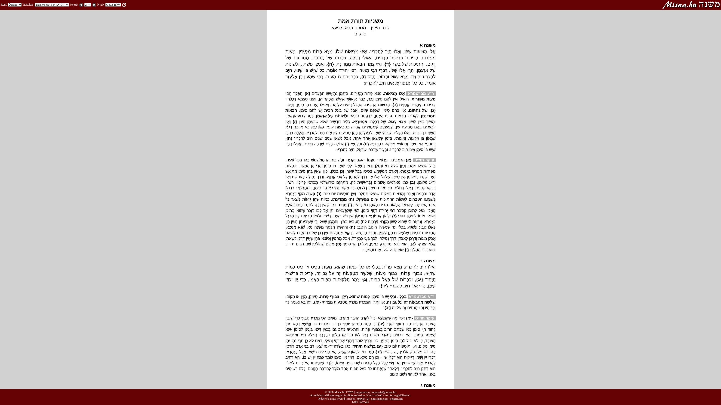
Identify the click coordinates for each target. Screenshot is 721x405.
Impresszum (362, 392)
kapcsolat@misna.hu (384, 392)
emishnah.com (379, 398)
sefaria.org (396, 398)
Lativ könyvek (360, 401)
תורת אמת (363, 398)
